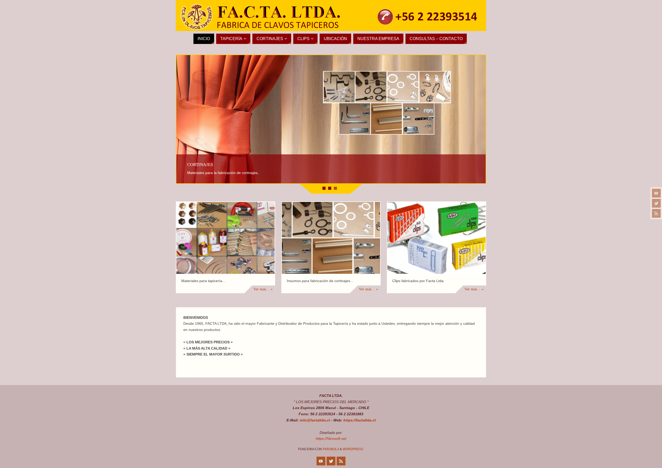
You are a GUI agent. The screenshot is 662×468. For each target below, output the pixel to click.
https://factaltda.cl (359, 420)
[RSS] (656, 213)
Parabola (331, 449)
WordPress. (353, 449)
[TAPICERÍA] (225, 237)
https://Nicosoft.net (331, 438)
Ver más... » (263, 289)
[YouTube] (656, 193)
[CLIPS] (436, 237)
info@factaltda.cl (315, 420)
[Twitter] (656, 203)
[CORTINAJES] (331, 237)
